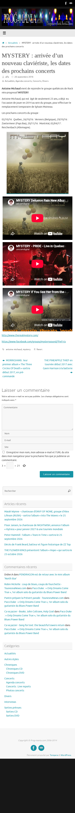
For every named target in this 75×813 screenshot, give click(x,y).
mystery (27, 349)
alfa (7, 77)
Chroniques (10, 664)
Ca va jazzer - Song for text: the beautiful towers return (34, 625)
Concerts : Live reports (18, 686)
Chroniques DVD (15, 672)
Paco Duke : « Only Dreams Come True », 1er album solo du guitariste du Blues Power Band (38, 615)
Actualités (13, 42)
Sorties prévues (12, 707)
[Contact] (70, 3)
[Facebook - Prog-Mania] (65, 3)
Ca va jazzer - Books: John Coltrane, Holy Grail (29, 611)
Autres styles (11, 659)
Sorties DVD (12, 715)
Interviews (10, 702)
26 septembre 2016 (23, 77)
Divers (45, 81)
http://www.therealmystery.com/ (20, 335)
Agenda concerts (24, 81)
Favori (39, 349)
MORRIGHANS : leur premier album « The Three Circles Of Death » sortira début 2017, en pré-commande (17, 368)
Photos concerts (15, 690)
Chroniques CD (14, 668)
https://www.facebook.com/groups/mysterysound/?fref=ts (34, 341)
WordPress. (66, 755)
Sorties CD (12, 711)
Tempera (54, 755)
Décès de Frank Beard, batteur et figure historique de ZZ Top (37, 544)
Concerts (37, 81)
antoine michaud (14, 349)
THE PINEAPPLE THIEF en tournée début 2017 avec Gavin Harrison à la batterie (58, 364)
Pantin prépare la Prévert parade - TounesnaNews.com (34, 598)
